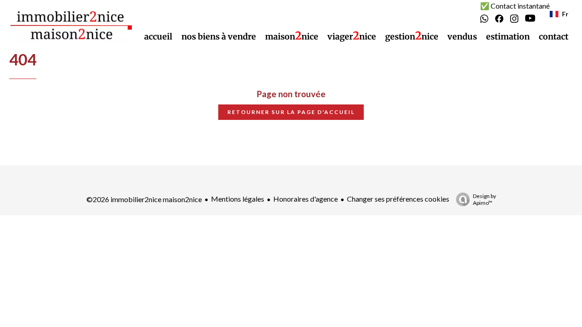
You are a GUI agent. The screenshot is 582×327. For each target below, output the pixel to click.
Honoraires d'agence (305, 198)
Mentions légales (237, 198)
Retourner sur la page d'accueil (291, 112)
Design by (484, 199)
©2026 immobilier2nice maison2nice (144, 199)
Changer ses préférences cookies (398, 198)
